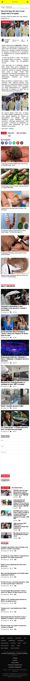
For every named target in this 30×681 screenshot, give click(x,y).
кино (19, 643)
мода (18, 645)
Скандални (20, 640)
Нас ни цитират (5, 645)
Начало (3, 7)
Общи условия (15, 662)
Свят (25, 638)
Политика (3, 640)
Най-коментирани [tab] (16, 487)
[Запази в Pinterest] (17, 142)
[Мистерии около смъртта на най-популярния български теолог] (6, 538)
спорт (24, 643)
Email (2, 446)
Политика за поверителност (8, 653)
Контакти (15, 660)
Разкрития (10, 638)
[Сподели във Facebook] (2, 142)
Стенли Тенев (7, 41)
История (13, 643)
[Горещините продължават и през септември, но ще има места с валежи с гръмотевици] (15, 304)
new (9, 136)
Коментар (4, 452)
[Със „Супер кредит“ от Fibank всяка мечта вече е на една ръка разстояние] (15, 426)
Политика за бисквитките (15, 667)
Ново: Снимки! (4, 648)
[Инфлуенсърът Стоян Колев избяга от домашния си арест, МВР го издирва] (15, 380)
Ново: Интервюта (15, 648)
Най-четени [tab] (5, 487)
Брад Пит (11, 133)
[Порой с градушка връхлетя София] (15, 404)
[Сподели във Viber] (6, 142)
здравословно (4, 643)
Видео (12, 645)
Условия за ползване (22, 653)
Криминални (12, 640)
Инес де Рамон (21, 133)
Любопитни (9, 7)
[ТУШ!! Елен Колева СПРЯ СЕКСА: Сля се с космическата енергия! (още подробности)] (6, 528)
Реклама (15, 658)
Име (2, 440)
